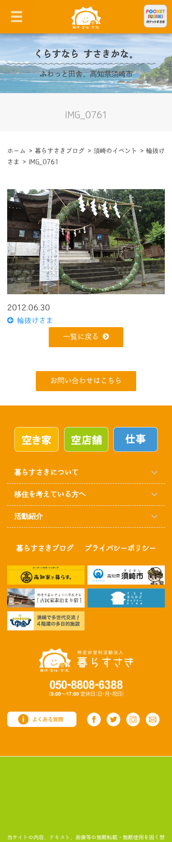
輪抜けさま (33, 321)
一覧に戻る (81, 337)
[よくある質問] (41, 719)
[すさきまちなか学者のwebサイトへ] (46, 620)
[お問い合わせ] (153, 719)
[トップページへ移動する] (86, 660)
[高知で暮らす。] (46, 575)
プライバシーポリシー (120, 548)
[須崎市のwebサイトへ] (126, 575)
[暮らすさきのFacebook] (94, 719)
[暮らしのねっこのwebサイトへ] (46, 598)
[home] (86, 17)
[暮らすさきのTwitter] (113, 719)
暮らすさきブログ (45, 548)
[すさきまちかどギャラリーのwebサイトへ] (126, 598)
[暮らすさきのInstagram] (133, 719)
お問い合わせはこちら (86, 381)
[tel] (86, 688)
